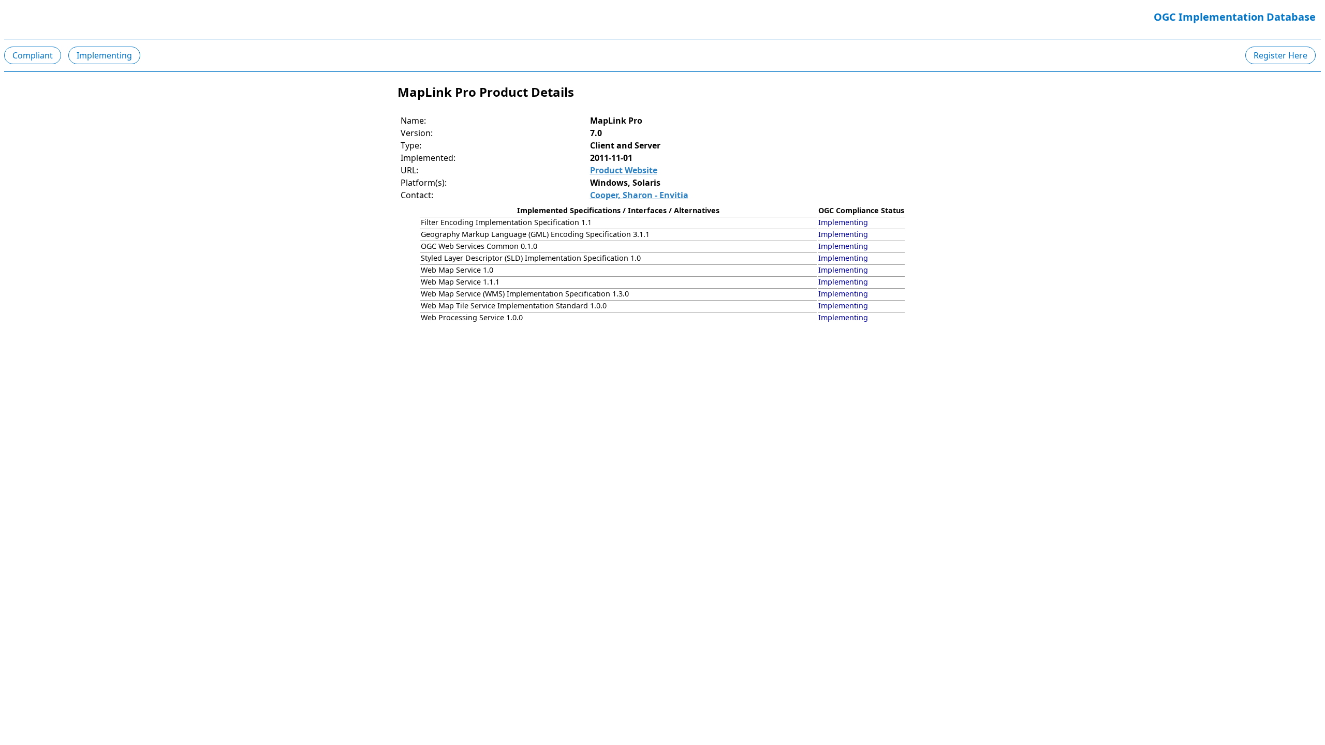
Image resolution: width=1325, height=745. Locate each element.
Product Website (623, 170)
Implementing (104, 55)
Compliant (32, 55)
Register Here (1280, 55)
